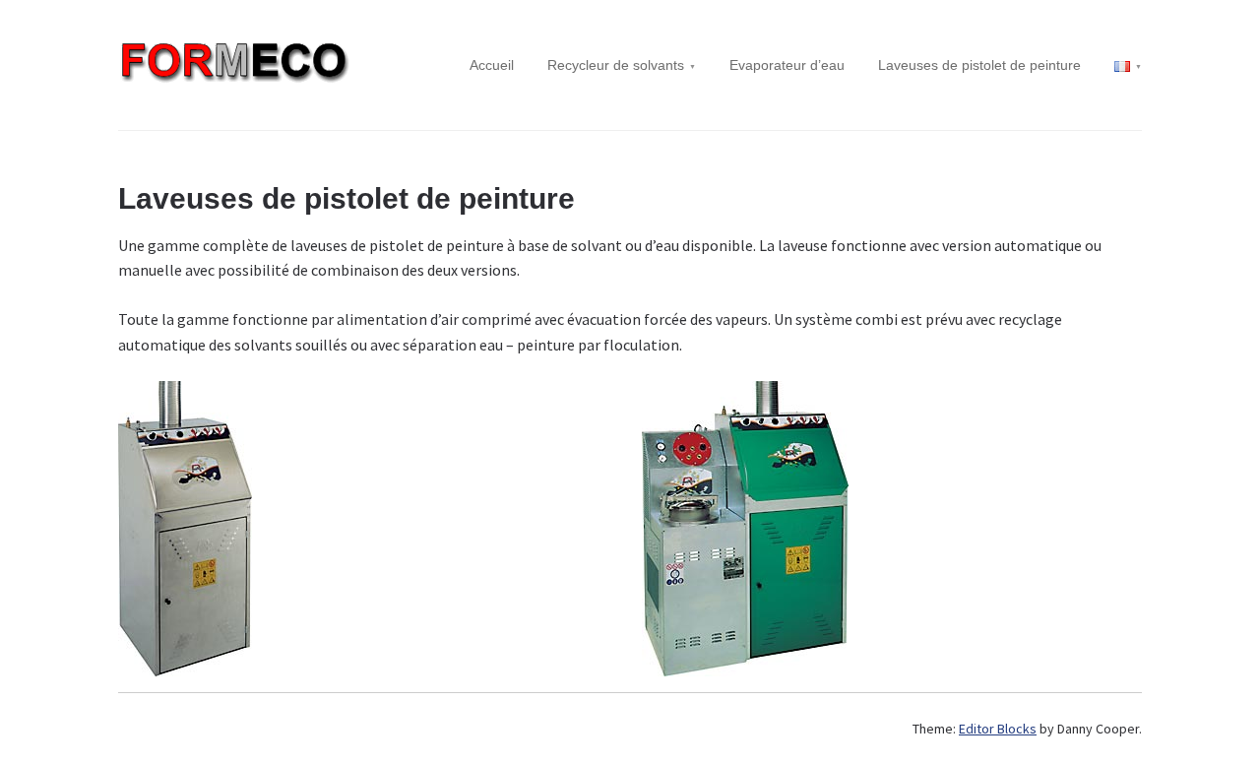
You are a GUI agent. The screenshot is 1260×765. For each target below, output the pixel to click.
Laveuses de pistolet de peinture (979, 65)
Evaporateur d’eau (787, 65)
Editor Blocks (998, 728)
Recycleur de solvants (615, 65)
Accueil (492, 65)
